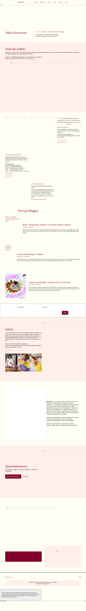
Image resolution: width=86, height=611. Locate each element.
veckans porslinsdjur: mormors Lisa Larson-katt (49, 282)
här (16, 596)
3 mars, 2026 (31, 284)
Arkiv (45, 307)
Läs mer (25, 476)
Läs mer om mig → (62, 142)
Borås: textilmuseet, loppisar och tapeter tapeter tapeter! (47, 225)
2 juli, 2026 (25, 226)
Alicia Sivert (21, 2)
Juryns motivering (9, 173)
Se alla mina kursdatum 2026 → (39, 199)
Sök (65, 312)
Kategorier (22, 307)
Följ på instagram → (13, 476)
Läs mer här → (9, 175)
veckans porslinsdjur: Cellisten (30, 254)
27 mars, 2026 (20, 256)
